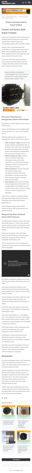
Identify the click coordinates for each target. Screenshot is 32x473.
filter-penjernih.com (8, 2)
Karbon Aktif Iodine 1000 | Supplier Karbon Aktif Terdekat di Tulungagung (23, 424)
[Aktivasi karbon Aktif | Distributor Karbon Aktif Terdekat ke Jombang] (8, 437)
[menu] (29, 2)
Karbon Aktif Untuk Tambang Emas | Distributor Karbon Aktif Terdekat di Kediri (23, 449)
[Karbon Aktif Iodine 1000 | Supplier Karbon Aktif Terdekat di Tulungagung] (23, 412)
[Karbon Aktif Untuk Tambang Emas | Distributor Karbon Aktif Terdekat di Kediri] (23, 437)
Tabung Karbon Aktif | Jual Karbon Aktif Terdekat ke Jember (8, 422)
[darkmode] (23, 2)
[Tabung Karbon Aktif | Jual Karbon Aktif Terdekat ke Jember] (8, 412)
